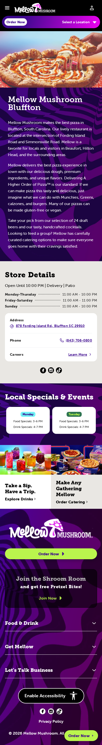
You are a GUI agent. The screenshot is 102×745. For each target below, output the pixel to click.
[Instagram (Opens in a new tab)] (51, 370)
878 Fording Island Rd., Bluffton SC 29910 (50, 326)
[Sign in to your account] (92, 8)
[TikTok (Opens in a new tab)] (59, 370)
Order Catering (70, 502)
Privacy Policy (51, 721)
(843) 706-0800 (79, 340)
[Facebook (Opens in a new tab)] (43, 370)
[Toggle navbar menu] (7, 8)
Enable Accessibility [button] (45, 695)
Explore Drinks (19, 499)
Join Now (48, 598)
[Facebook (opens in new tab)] (43, 711)
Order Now (79, 735)
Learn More (77, 354)
